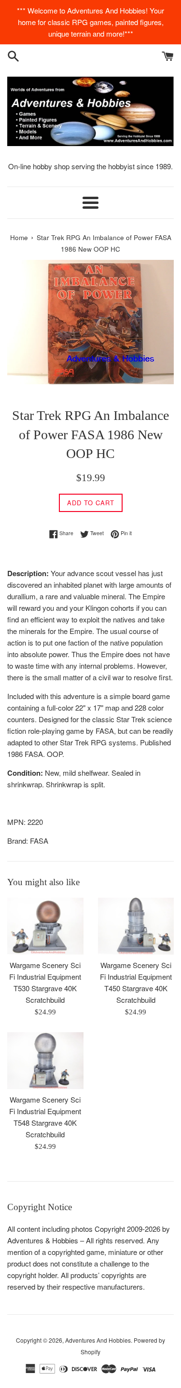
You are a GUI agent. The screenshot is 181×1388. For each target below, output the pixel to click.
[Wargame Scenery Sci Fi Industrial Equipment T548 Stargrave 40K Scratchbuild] (45, 1060)
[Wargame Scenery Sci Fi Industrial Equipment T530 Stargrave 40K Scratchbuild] (45, 926)
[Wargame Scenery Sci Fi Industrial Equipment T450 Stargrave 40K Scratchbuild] (136, 926)
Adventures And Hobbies (98, 1340)
